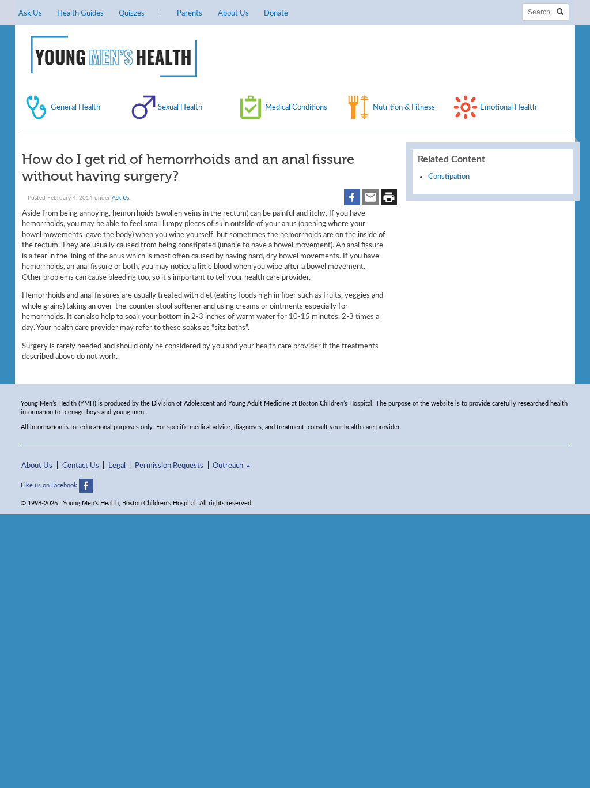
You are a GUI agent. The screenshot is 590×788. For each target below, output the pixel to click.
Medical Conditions (296, 107)
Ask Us (30, 13)
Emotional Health (508, 107)
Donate (276, 13)
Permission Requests (169, 465)
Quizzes (132, 13)
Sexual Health (180, 107)
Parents (189, 13)
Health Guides (80, 13)
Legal (117, 465)
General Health (75, 107)
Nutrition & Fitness (404, 107)
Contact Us (80, 465)
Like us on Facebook (50, 485)
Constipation (449, 176)
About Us (233, 13)
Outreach (229, 465)
